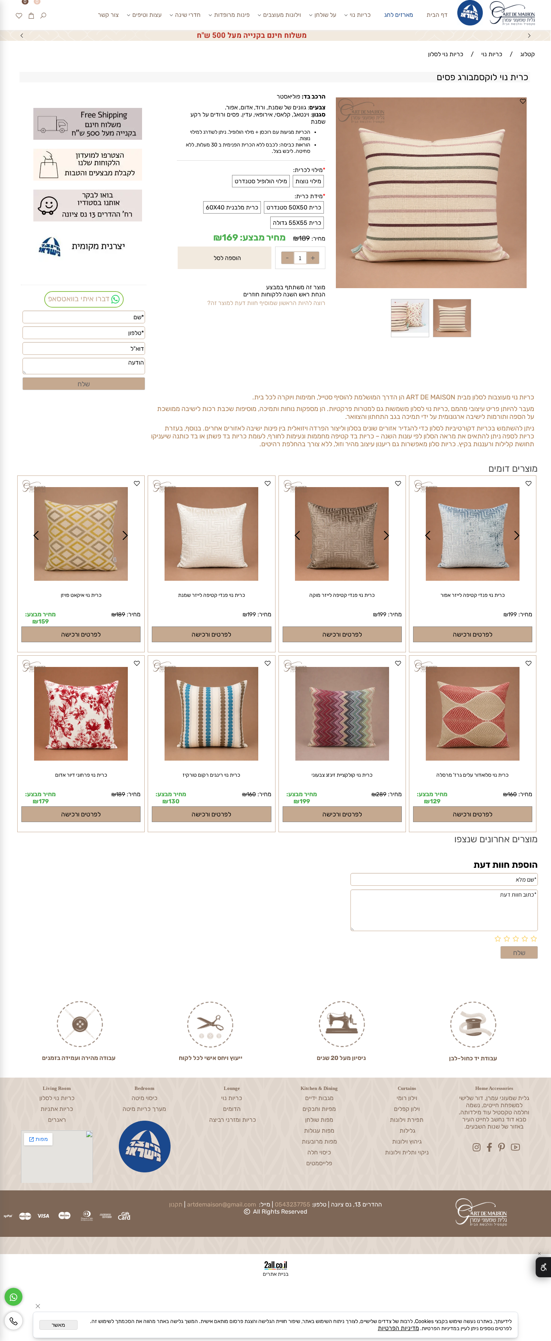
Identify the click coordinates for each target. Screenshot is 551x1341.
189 (304, 238)
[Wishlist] (19, 15)
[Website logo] (512, 15)
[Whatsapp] (13, 1297)
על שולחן (325, 14)
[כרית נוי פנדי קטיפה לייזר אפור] (473, 578)
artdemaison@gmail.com (221, 1204)
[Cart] (31, 15)
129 (435, 801)
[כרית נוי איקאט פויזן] (81, 578)
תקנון (176, 1204)
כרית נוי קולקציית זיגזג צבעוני (342, 775)
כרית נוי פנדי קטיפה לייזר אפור (472, 595)
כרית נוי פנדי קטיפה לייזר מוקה (342, 595)
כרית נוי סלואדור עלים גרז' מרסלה (472, 775)
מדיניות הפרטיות (398, 1328)
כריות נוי (360, 14)
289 (381, 794)
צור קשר (108, 14)
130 (174, 801)
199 (512, 614)
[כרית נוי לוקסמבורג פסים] (452, 337)
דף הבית (437, 14)
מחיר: (317, 238)
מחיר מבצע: (262, 237)
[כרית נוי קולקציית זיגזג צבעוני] (342, 758)
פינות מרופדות (232, 14)
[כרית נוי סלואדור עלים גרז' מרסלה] (473, 715)
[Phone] (13, 1321)
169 (230, 237)
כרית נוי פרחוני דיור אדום (81, 775)
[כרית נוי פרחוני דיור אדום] (81, 715)
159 (43, 621)
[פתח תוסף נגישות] (543, 1267)
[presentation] (22, 36)
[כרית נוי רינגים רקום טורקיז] (211, 758)
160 (512, 794)
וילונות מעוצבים (282, 14)
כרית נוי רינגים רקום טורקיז (211, 775)
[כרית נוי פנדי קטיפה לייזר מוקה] (342, 578)
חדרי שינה (188, 14)
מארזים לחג (398, 14)
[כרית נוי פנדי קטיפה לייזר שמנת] (211, 536)
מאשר (58, 1325)
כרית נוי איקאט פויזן (81, 595)
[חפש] (43, 15)
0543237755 (292, 1204)
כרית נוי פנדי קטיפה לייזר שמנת (211, 595)
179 (44, 801)
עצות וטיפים (147, 14)
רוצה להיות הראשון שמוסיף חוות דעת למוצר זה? (266, 302)
